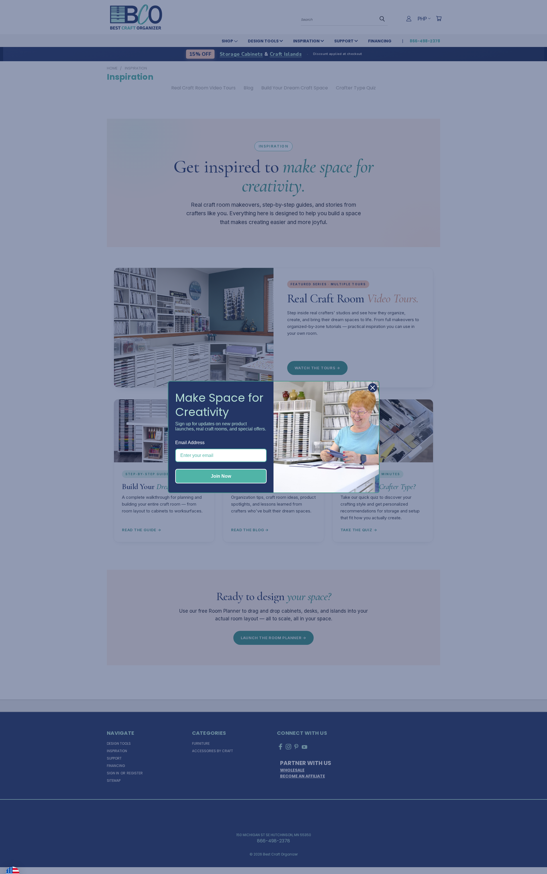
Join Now (221, 476)
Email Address (190, 442)
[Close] (372, 388)
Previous (531, 856)
